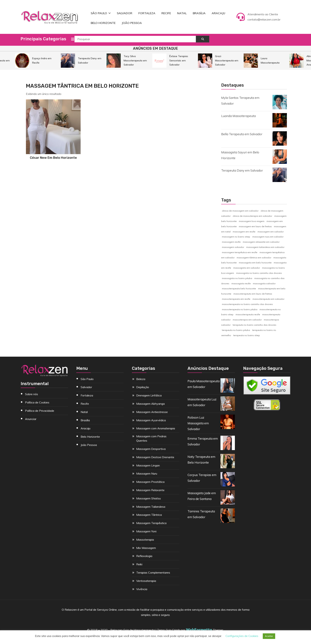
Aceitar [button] (269, 636)
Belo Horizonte (103, 23)
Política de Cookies (37, 402)
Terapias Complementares (153, 572)
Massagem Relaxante (150, 490)
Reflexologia (144, 556)
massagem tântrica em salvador (254, 257)
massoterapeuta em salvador (268, 299)
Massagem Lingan (148, 465)
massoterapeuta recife (248, 314)
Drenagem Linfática (149, 395)
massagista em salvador (246, 267)
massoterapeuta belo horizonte (239, 288)
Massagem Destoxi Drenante (155, 457)
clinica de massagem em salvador (240, 210)
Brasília (199, 13)
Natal (182, 13)
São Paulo (99, 13)
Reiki (139, 564)
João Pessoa (132, 23)
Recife (166, 13)
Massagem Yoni (146, 531)
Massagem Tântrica (149, 515)
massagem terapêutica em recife (239, 252)
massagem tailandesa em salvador (265, 247)
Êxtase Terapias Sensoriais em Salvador (173, 60)
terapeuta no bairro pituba (236, 330)
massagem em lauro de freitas (255, 226)
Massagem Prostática (150, 482)
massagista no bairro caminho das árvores (259, 273)
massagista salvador (264, 283)
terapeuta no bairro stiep (246, 335)
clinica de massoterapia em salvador (252, 216)
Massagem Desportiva (151, 449)
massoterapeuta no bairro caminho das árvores (247, 304)
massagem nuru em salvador (267, 236)
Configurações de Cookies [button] (242, 636)
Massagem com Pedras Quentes (151, 438)
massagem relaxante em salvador (261, 242)
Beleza (140, 379)
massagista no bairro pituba (237, 278)
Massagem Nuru (146, 473)
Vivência (141, 589)
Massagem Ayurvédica (151, 420)
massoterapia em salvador (247, 319)
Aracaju (218, 13)
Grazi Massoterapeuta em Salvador (221, 60)
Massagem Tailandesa (150, 506)
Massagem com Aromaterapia (155, 428)
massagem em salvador (271, 231)
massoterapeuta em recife (236, 299)
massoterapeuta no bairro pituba (239, 309)
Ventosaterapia (146, 581)
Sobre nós (31, 394)
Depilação (142, 387)
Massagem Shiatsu (148, 498)
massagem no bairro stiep (236, 236)
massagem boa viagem (251, 221)
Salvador (124, 13)
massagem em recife (244, 231)
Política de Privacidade (39, 410)
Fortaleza (146, 13)
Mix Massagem (146, 548)
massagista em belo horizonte (255, 262)
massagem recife (231, 242)
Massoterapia (145, 539)
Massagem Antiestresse (152, 412)
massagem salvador (233, 247)
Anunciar (30, 419)
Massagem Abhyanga (150, 403)
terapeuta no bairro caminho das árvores (254, 325)
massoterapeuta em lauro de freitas (252, 293)
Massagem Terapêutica (151, 523)
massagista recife (241, 283)
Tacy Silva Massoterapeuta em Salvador (129, 60)
